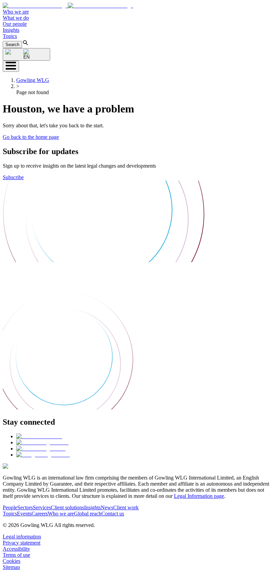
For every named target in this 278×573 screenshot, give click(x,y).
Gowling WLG (32, 80)
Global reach (87, 513)
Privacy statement (21, 543)
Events (24, 513)
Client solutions (67, 507)
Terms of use (16, 555)
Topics (10, 36)
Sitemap (11, 567)
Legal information (22, 536)
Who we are (16, 12)
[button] (68, 5)
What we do (16, 18)
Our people (15, 24)
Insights (11, 30)
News (107, 507)
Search (12, 44)
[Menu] (11, 66)
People (10, 507)
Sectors (25, 507)
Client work (126, 507)
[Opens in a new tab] (39, 436)
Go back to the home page (31, 137)
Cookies (11, 561)
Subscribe (13, 177)
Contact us (112, 513)
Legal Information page (199, 496)
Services (42, 507)
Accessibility (16, 549)
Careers (40, 513)
